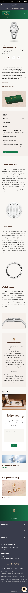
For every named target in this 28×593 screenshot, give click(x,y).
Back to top (14, 518)
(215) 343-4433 (7, 556)
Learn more (4, 467)
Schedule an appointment (18, 8)
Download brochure (10, 152)
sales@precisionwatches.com (11, 558)
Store (7, 8)
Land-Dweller (5, 17)
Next (14, 445)
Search (4, 1)
